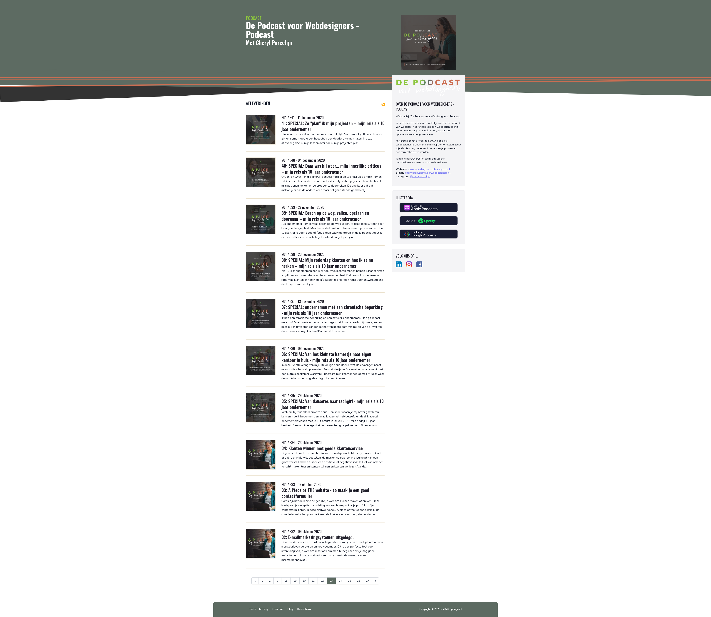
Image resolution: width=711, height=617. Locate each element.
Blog (290, 609)
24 (340, 581)
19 (294, 581)
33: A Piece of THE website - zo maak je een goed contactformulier (325, 493)
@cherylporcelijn (420, 176)
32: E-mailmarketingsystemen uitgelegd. (317, 537)
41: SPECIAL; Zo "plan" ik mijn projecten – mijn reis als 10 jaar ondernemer (333, 126)
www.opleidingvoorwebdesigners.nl (429, 169)
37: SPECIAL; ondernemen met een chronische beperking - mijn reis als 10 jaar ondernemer (332, 309)
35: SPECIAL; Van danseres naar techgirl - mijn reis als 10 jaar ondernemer (332, 404)
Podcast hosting (258, 609)
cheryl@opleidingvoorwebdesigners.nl (428, 173)
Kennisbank (304, 609)
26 (358, 581)
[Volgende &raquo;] (375, 580)
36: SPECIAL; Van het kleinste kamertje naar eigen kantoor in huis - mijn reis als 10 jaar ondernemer (326, 357)
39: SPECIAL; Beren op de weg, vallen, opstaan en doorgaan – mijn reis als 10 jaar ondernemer (325, 215)
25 (349, 581)
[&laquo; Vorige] (254, 580)
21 (313, 581)
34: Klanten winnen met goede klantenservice (322, 448)
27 (367, 581)
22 (322, 581)
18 (285, 581)
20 (304, 581)
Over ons (277, 609)
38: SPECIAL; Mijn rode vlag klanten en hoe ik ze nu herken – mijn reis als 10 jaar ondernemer (327, 262)
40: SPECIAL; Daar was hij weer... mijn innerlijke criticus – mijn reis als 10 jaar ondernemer (331, 168)
